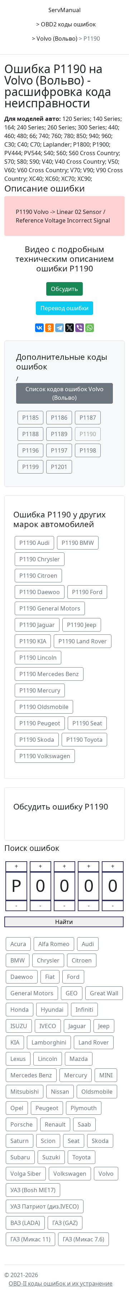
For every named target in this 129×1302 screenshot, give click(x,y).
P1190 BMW (78, 543)
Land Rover (93, 1042)
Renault (55, 1124)
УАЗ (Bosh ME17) (33, 1190)
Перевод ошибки (64, 308)
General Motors (31, 993)
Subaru (20, 1157)
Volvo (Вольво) (57, 38)
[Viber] (79, 327)
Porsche (21, 1124)
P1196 (30, 450)
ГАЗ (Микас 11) (30, 1239)
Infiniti (84, 1009)
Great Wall (104, 993)
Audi (88, 944)
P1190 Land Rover (82, 641)
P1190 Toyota (84, 740)
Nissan (60, 1092)
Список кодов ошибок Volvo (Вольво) (64, 393)
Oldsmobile (97, 1092)
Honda (19, 1009)
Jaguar (77, 1026)
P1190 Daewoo (39, 592)
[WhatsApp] (89, 327)
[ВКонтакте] (39, 327)
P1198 (88, 450)
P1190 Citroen (38, 575)
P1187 (88, 418)
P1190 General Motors (49, 608)
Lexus (18, 1059)
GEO (72, 993)
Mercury (75, 1075)
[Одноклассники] (49, 327)
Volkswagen (69, 1174)
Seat (74, 1141)
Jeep (104, 1026)
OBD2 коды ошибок (68, 24)
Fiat (50, 977)
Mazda (79, 1059)
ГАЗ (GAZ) (65, 1223)
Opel (16, 1108)
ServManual (64, 10)
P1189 (59, 434)
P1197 (59, 450)
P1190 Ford (87, 592)
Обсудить (64, 289)
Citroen (82, 960)
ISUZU (18, 1026)
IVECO (47, 1026)
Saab (84, 1124)
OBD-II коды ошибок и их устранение (61, 1283)
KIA (14, 1042)
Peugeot (46, 1108)
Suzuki (51, 1157)
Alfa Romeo (54, 944)
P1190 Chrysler (39, 559)
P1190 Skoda (36, 740)
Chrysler (48, 960)
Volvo (106, 1174)
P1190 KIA (32, 641)
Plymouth (84, 1108)
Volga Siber (25, 1174)
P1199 (30, 467)
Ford (73, 977)
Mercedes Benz (31, 1075)
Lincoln (47, 1059)
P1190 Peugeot (39, 723)
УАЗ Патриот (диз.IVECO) (44, 1206)
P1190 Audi (34, 543)
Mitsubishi (24, 1092)
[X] (69, 327)
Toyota (81, 1157)
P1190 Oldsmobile (43, 707)
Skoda (100, 1141)
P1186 (59, 418)
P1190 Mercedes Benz (49, 674)
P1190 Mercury (39, 690)
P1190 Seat (87, 723)
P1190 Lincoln (38, 658)
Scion (48, 1141)
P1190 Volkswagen (44, 756)
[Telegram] (59, 327)
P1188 (30, 434)
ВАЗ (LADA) (25, 1223)
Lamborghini (49, 1042)
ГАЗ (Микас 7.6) (83, 1239)
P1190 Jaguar (37, 625)
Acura (18, 944)
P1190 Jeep (81, 625)
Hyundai (52, 1009)
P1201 (59, 467)
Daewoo (21, 977)
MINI (106, 1075)
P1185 (30, 418)
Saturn (19, 1141)
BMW (17, 960)
